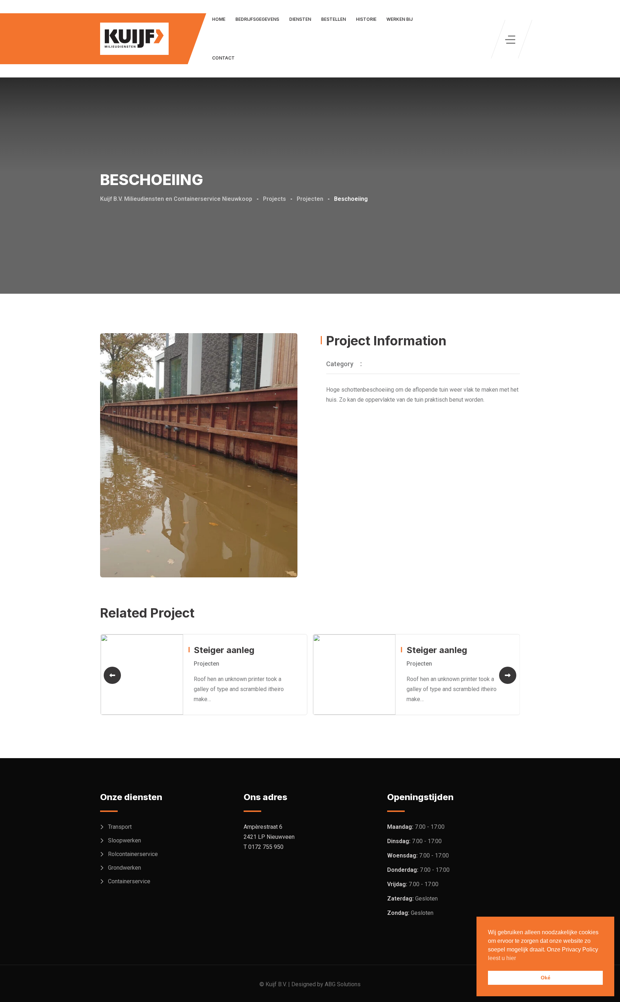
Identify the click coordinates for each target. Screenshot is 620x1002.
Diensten (300, 19)
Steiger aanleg (224, 650)
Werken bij (399, 19)
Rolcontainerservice (133, 854)
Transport (120, 826)
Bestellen (333, 19)
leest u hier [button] (502, 958)
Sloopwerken (124, 840)
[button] (112, 675)
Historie (366, 19)
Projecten (206, 663)
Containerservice (129, 881)
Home (218, 19)
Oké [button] (545, 977)
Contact (223, 58)
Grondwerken (124, 867)
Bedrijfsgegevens (257, 19)
